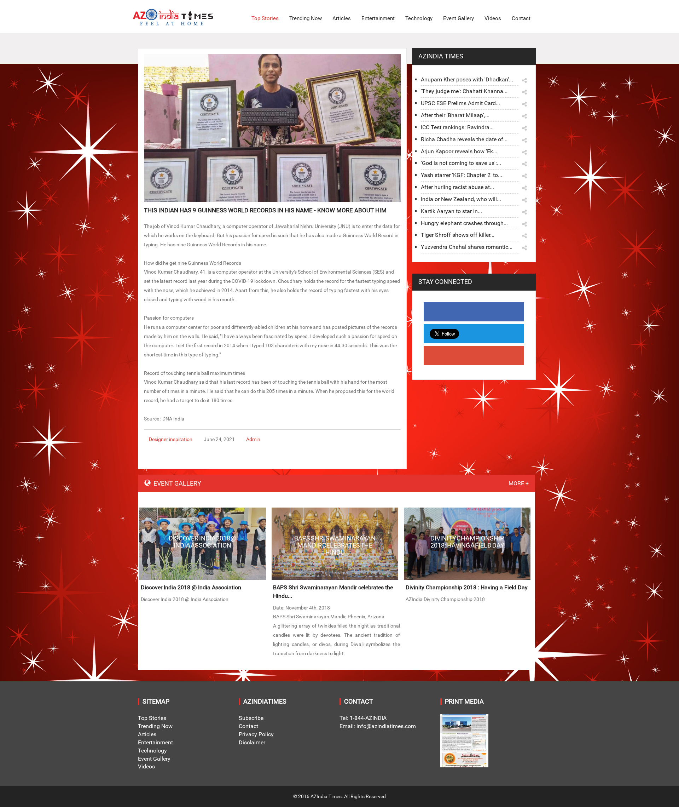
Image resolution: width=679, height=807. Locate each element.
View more (202, 544)
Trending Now (305, 18)
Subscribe (251, 718)
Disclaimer (252, 742)
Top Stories (265, 18)
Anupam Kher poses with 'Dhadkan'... (467, 79)
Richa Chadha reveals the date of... (464, 139)
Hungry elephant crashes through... (464, 223)
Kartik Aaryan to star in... (451, 211)
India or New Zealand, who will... (461, 199)
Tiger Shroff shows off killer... (457, 234)
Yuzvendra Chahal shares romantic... (466, 247)
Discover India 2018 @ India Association (191, 587)
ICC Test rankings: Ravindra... (457, 127)
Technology (419, 18)
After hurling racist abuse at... (457, 187)
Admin (253, 439)
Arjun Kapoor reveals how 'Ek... (459, 151)
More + (519, 483)
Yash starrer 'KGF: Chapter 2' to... (461, 175)
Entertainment (378, 18)
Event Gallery (458, 18)
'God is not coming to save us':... (461, 163)
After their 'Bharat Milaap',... (455, 115)
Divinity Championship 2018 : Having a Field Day (467, 587)
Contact (521, 18)
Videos (492, 18)
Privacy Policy (256, 734)
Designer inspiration (170, 439)
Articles (341, 18)
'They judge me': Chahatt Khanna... (464, 91)
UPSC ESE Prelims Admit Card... (460, 103)
